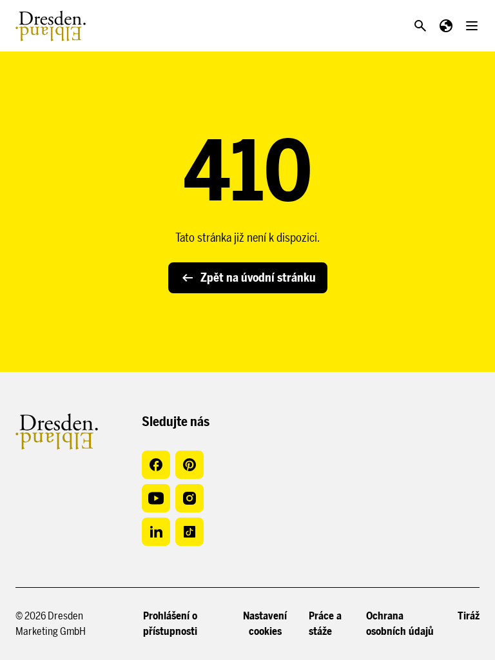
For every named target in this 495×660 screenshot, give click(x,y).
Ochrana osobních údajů (400, 623)
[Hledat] (420, 26)
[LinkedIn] (156, 532)
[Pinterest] (189, 465)
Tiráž (469, 616)
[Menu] (472, 26)
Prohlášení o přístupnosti (170, 623)
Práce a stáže (325, 623)
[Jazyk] (446, 26)
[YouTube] (156, 498)
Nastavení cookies (265, 623)
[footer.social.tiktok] (189, 532)
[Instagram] (189, 498)
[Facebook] (156, 465)
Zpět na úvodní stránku (258, 278)
